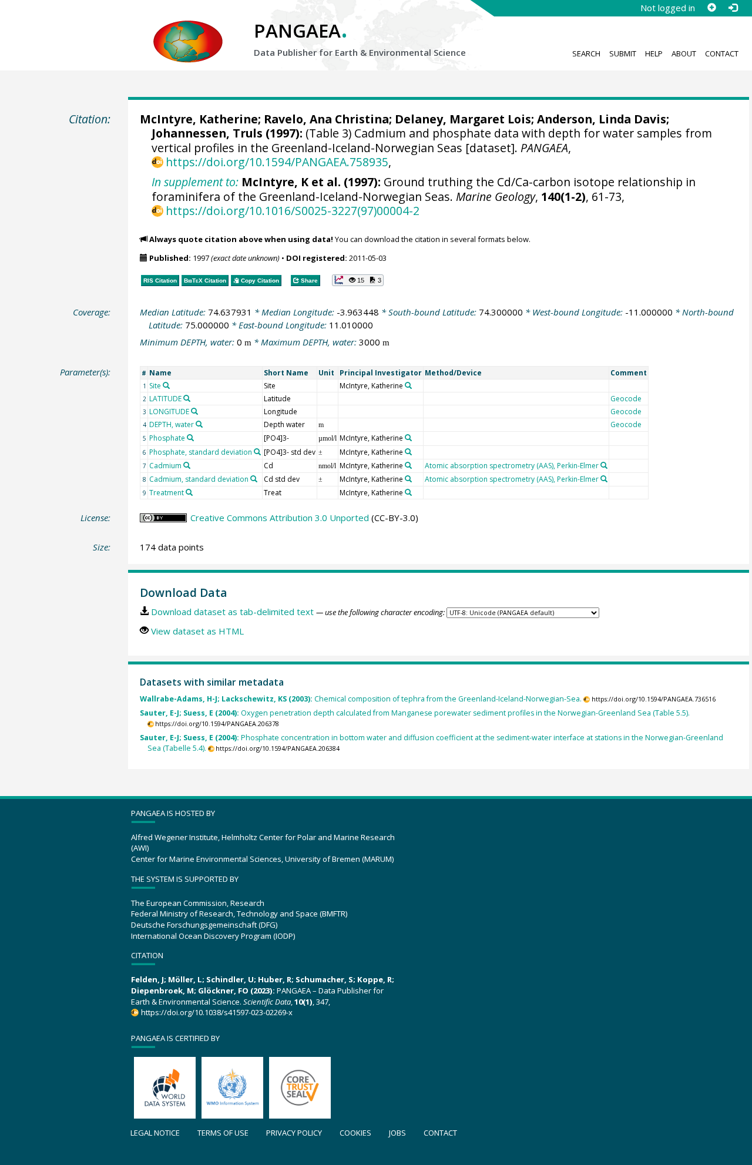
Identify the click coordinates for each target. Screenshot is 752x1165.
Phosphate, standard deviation (200, 452)
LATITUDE (165, 399)
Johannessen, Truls (207, 133)
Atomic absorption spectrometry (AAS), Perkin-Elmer (512, 466)
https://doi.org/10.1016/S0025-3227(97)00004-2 (292, 211)
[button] (358, 280)
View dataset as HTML (197, 631)
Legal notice (155, 1132)
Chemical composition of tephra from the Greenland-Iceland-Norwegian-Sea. (361, 699)
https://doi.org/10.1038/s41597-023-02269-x (216, 1012)
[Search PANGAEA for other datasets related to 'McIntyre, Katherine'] (408, 385)
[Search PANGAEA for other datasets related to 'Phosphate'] (190, 437)
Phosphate (167, 438)
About (684, 53)
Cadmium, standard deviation (199, 479)
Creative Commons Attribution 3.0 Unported (279, 517)
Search (586, 53)
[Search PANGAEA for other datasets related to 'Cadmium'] (186, 465)
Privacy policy (294, 1132)
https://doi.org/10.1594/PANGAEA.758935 (277, 162)
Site (155, 386)
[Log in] (732, 8)
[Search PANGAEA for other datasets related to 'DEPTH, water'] (199, 424)
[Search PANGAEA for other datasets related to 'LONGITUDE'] (194, 411)
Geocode (626, 399)
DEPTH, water (171, 424)
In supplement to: (195, 182)
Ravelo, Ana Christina (326, 119)
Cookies (355, 1132)
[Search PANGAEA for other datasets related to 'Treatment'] (189, 492)
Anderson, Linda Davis (601, 119)
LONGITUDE (169, 412)
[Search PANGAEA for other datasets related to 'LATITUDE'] (186, 398)
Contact (721, 53)
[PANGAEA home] (188, 30)
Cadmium (165, 466)
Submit (622, 53)
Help (654, 53)
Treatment (166, 493)
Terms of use (223, 1132)
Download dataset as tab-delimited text (232, 611)
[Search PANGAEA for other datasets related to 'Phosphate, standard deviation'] (257, 451)
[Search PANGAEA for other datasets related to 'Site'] (166, 385)
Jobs (397, 1132)
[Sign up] (711, 8)
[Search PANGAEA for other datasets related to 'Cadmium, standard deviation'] (253, 478)
